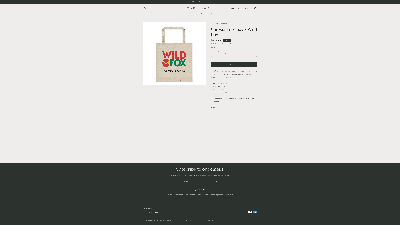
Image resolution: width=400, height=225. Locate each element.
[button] (145, 8)
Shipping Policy (179, 195)
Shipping (213, 43)
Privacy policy (187, 220)
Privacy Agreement (217, 195)
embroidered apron (238, 71)
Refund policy (177, 220)
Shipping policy (208, 220)
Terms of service (197, 220)
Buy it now (234, 65)
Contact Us (229, 195)
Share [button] (215, 108)
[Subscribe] (216, 181)
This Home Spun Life (153, 220)
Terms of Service (203, 195)
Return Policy (190, 195)
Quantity (213, 47)
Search (169, 195)
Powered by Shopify (165, 220)
